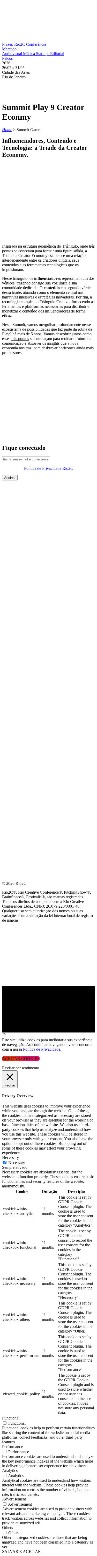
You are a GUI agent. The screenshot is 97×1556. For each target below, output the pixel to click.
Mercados (14, 524)
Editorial (57, 53)
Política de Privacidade (41, 1049)
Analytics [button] (10, 1470)
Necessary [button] (10, 1157)
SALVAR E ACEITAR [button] (21, 1551)
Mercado (9, 49)
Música (29, 53)
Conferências (18, 511)
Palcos (7, 58)
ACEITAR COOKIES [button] (21, 1058)
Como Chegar (17, 561)
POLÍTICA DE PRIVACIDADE (29, 586)
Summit (10, 499)
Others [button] (7, 1527)
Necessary (16, 1162)
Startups (43, 53)
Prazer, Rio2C (14, 44)
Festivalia (14, 536)
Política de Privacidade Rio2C (48, 468)
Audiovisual (12, 53)
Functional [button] (10, 1418)
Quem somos (16, 487)
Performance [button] (12, 1446)
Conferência (36, 44)
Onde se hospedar (22, 574)
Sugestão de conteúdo (29, 549)
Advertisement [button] (14, 1499)
